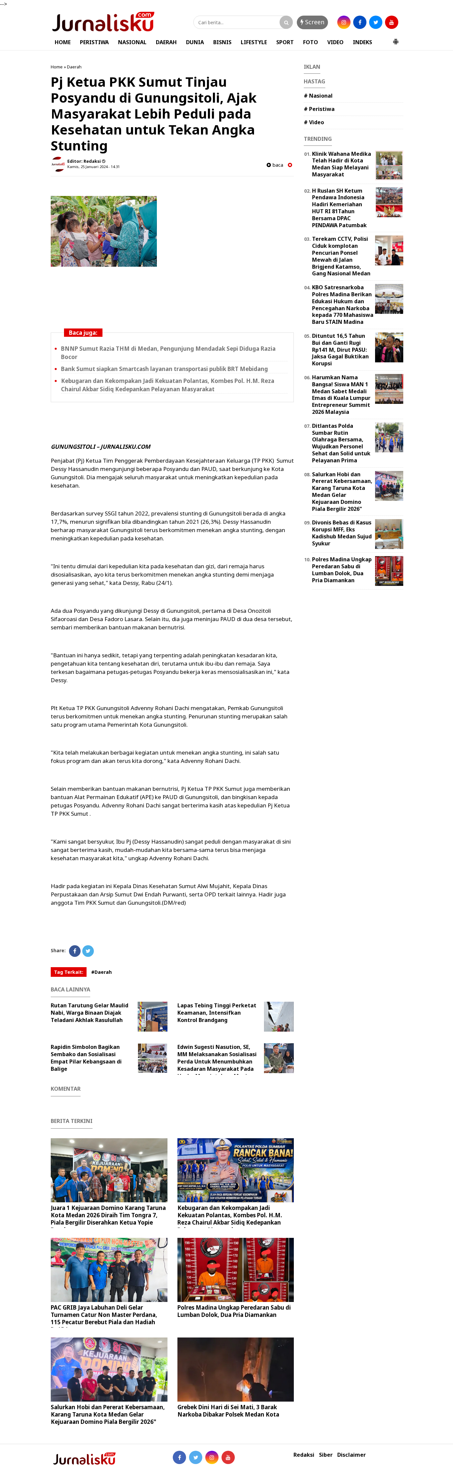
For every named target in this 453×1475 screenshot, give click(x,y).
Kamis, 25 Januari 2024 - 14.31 (93, 166)
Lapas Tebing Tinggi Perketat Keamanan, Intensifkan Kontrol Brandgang (216, 1013)
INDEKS (362, 42)
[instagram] (344, 22)
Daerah (74, 67)
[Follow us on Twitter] (195, 1457)
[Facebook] (75, 951)
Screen (313, 22)
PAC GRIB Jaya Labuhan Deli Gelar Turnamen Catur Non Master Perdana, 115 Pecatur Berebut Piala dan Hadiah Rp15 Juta (104, 1318)
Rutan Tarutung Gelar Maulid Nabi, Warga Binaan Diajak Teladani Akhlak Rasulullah (89, 1013)
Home (57, 67)
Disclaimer (351, 1454)
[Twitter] (88, 951)
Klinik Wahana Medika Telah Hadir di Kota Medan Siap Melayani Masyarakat (341, 164)
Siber (326, 1454)
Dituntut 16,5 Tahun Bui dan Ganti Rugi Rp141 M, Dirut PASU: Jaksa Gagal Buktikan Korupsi (340, 349)
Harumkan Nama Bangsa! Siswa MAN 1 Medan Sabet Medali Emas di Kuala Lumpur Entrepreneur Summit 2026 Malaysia (341, 394)
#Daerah (101, 972)
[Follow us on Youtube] (228, 1457)
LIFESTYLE (254, 42)
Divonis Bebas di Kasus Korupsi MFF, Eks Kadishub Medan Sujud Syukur (342, 533)
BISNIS (222, 42)
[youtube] (391, 22)
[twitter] (375, 22)
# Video (314, 122)
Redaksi (303, 1454)
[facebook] (359, 22)
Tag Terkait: (68, 972)
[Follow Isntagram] (212, 1457)
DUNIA (195, 42)
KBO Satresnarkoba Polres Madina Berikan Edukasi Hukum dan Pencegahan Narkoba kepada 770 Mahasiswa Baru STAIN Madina (342, 304)
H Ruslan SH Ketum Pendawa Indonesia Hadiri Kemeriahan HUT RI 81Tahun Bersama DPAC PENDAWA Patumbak (339, 208)
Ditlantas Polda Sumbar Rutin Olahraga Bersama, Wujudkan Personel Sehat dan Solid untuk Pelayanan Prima (341, 443)
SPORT (285, 42)
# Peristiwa (319, 109)
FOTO (310, 42)
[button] (395, 39)
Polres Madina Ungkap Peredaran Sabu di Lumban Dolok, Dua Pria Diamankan (234, 1311)
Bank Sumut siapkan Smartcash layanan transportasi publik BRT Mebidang (164, 369)
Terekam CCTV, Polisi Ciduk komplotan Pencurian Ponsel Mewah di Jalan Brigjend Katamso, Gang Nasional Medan (341, 256)
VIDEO (335, 42)
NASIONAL (132, 42)
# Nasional (318, 95)
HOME (63, 42)
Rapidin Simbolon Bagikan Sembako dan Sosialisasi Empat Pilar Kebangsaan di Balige (86, 1057)
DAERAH (166, 42)
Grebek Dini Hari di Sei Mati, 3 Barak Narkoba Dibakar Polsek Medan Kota (228, 1410)
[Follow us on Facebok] (179, 1457)
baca (277, 165)
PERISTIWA (94, 42)
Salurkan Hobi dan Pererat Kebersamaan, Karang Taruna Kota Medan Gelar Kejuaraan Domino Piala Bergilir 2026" (108, 1414)
